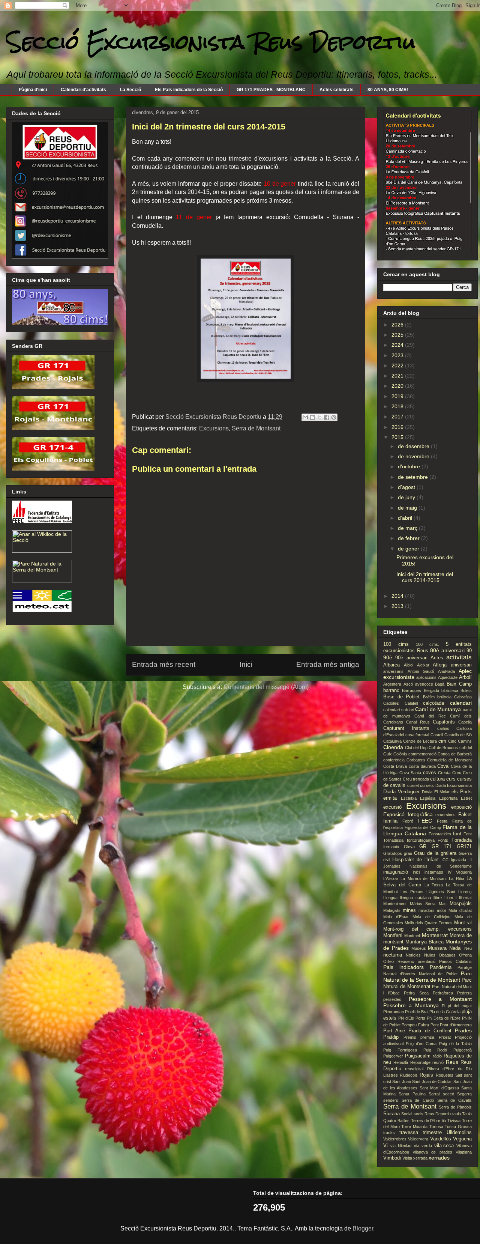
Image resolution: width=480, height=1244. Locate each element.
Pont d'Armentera (456, 1025)
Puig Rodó (435, 1050)
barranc (391, 690)
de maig (408, 508)
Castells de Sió (458, 735)
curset (413, 785)
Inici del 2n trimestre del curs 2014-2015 (424, 577)
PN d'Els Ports (411, 1018)
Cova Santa (410, 772)
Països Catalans (455, 961)
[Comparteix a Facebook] (326, 417)
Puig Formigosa (400, 1050)
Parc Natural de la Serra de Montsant (427, 976)
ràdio (437, 1056)
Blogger (362, 1228)
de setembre (413, 477)
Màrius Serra (423, 903)
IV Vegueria (460, 872)
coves (429, 772)
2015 (398, 437)
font (457, 833)
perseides (392, 999)
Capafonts (444, 722)
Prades (463, 1030)
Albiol (408, 665)
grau (408, 853)
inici (416, 872)
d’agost (407, 487)
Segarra (464, 1094)
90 (469, 650)
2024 (398, 345)
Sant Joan (401, 1081)
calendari (461, 703)
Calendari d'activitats (83, 89)
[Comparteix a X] (319, 417)
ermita (390, 798)
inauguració (395, 872)
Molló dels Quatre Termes (429, 923)
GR (422, 846)
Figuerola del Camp (423, 827)
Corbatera (415, 760)
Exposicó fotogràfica (408, 814)
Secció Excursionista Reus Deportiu (211, 42)
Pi (443, 1005)
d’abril (406, 518)
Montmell (412, 935)
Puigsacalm (417, 1056)
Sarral (434, 1094)
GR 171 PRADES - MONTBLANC (271, 89)
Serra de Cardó (418, 1100)
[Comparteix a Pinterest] (334, 417)
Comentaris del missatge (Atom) (266, 687)
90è (387, 657)
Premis (410, 1037)
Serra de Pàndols (455, 1107)
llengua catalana (415, 897)
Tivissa (453, 1120)
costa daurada (422, 766)
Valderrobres (394, 1139)
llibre (438, 897)
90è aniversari (411, 657)
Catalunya (392, 741)
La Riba (456, 878)
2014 (398, 596)
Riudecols (409, 1075)
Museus (418, 948)
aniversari (461, 665)
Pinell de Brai (416, 1011)
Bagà (439, 684)
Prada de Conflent (429, 1030)
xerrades (439, 1158)
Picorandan (393, 1011)
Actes (436, 657)
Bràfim (429, 697)
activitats (459, 657)
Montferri (392, 935)
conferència (394, 760)
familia (390, 821)
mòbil (441, 910)
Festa (442, 821)
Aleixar (423, 665)
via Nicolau (400, 1145)
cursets (427, 785)
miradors (426, 910)
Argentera (392, 684)
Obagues (447, 955)
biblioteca (449, 690)
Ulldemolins (459, 1132)
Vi (385, 1145)
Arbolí (465, 677)
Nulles (429, 955)
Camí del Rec (430, 716)
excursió (392, 807)
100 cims (396, 644)
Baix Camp (459, 684)
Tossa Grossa (458, 1126)
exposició (461, 807)
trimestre (432, 1132)
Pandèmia (441, 967)
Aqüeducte (448, 677)
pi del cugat (460, 1005)
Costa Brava (395, 766)
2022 (398, 366)
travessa (408, 1132)
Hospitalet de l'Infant (415, 859)
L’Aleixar (390, 878)
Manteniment (394, 903)
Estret (466, 798)
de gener (409, 549)
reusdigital (414, 1069)
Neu (468, 948)
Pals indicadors (403, 967)
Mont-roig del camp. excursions (427, 929)
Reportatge (420, 1062)
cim (442, 741)
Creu (456, 772)
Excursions (214, 428)
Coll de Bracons (443, 747)
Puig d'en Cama (421, 1043)
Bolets (466, 690)
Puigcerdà (462, 1050)
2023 (398, 355)
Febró (407, 821)
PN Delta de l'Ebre (444, 1018)
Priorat (445, 1037)
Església (427, 798)
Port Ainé (394, 1030)
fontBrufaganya (421, 840)
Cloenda (393, 747)
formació (391, 846)
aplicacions (426, 677)
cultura (437, 779)
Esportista (448, 798)
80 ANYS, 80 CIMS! (388, 89)
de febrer (409, 538)
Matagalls (391, 910)
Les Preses (411, 891)
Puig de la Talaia (455, 1043)
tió (444, 1120)
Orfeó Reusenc (398, 961)
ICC (444, 859)
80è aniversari (447, 650)
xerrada (420, 1158)
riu (460, 1069)
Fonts (443, 840)
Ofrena (465, 955)
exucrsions (445, 814)
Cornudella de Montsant (449, 760)
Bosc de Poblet (401, 696)
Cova (442, 766)
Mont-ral (463, 922)
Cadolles (391, 703)
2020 (398, 386)
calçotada (433, 703)
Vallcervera (418, 1139)
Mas (443, 903)
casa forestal (417, 735)
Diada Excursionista (453, 785)
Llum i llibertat (458, 897)
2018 (398, 406)
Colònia (400, 754)
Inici (246, 664)
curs (451, 779)
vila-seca (444, 1145)
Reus (452, 1062)
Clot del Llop (416, 747)
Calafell (411, 703)
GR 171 (442, 846)
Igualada (458, 859)
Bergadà (431, 690)
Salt (458, 1075)
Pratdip (391, 1037)
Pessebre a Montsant (440, 999)
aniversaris (393, 671)
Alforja (440, 665)
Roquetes (444, 1075)
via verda (423, 1145)
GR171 (464, 846)
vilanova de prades (432, 1152)
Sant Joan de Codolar (432, 1081)
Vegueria (462, 1139)
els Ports (462, 791)
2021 (398, 376)
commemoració (422, 754)
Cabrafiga (463, 697)
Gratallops (392, 853)
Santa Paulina (412, 1094)
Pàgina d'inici (33, 89)
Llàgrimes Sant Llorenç (449, 891)
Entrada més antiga (327, 664)
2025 (398, 335)
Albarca (391, 665)
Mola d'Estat (460, 910)
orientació (426, 961)
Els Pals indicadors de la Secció (189, 89)
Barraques (411, 690)
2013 (398, 606)
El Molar (442, 792)
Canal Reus (417, 722)
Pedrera (464, 993)
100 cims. (427, 644)
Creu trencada (416, 779)
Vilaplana (464, 1152)
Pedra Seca (416, 993)
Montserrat (435, 935)
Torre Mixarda (414, 1126)
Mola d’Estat (395, 917)
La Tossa (433, 885)
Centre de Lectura (420, 741)
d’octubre (410, 466)
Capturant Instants (406, 728)
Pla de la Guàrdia (444, 1011)
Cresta (444, 772)
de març (408, 528)
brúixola (444, 697)
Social (406, 1114)
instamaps (433, 872)
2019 (398, 396)
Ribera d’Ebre (440, 1069)
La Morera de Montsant (423, 878)
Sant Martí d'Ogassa (439, 1088)
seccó (448, 1094)
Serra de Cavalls (454, 1100)
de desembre (414, 446)
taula (456, 1114)
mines (409, 910)
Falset (465, 814)
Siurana (391, 1113)
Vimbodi (392, 1158)
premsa (427, 1037)
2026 (398, 325)
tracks (389, 1132)
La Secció (130, 89)
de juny (407, 497)
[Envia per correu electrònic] (305, 417)
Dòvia (427, 792)
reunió (438, 1062)
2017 (398, 417)
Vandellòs (440, 1139)
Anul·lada (446, 671)
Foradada (462, 840)
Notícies (413, 955)
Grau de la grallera (435, 853)
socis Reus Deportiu (432, 1114)
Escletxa (409, 798)
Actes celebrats (337, 89)
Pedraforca (443, 993)
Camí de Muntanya (438, 709)
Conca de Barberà (455, 754)
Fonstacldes (440, 834)
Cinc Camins (460, 741)
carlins (443, 728)
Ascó (408, 684)
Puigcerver (393, 1056)
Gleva (409, 846)
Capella (465, 722)
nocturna (392, 955)
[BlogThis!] (312, 417)
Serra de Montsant (256, 428)
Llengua (390, 897)
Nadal (455, 948)
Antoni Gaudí (421, 671)
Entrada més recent (163, 664)
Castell (436, 735)
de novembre (414, 456)
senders (390, 1100)
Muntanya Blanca (424, 942)
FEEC (425, 821)
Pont (434, 1025)
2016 (398, 427)
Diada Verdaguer (401, 791)
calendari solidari (398, 709)
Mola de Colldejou (431, 917)
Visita (407, 1158)
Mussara (437, 948)
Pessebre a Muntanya (411, 1005)
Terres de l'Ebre (426, 1120)
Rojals (426, 1075)
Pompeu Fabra (415, 1025)
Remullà (400, 1062)
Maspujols (461, 903)
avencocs (424, 684)
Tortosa (436, 1126)
